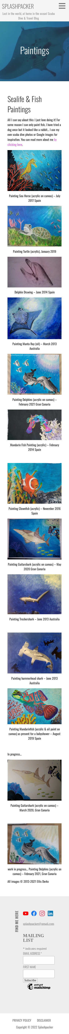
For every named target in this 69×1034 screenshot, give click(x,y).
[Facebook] (34, 914)
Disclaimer (44, 1020)
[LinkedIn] (50, 914)
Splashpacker (18, 6)
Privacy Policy (21, 1020)
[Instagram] (42, 914)
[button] (63, 6)
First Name (29, 967)
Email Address (32, 953)
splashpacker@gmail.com (38, 923)
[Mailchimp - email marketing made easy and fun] (39, 989)
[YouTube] (25, 914)
